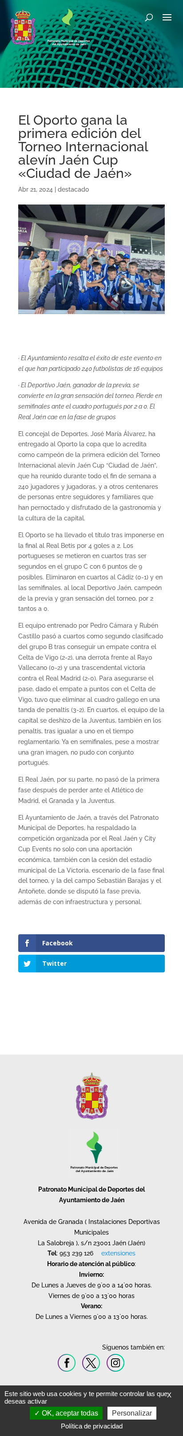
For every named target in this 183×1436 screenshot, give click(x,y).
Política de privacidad (92, 1426)
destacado (73, 189)
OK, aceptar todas (69, 1413)
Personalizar (132, 1413)
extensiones (118, 1253)
